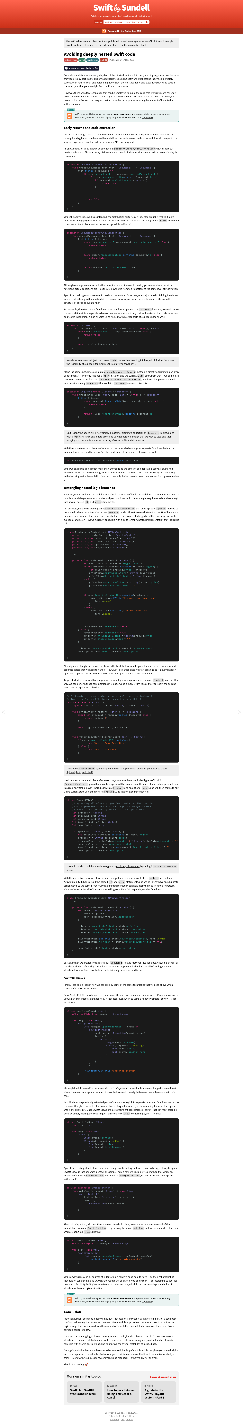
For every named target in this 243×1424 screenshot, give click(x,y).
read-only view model (127, 866)
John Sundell (145, 15)
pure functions (86, 970)
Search (147, 22)
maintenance (92, 60)
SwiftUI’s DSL (77, 995)
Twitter (144, 1357)
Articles (98, 22)
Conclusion (72, 1312)
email (155, 1357)
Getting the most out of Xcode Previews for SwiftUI (6, 713)
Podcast (108, 22)
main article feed (137, 45)
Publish (130, 1416)
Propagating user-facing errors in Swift (240, 713)
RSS (123, 1419)
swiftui (82, 60)
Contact (129, 1419)
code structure (71, 60)
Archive (118, 22)
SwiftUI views (74, 978)
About (140, 22)
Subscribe (130, 22)
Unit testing (73, 432)
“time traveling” (125, 363)
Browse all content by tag (162, 1377)
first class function (168, 1228)
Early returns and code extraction (89, 127)
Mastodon (114, 1419)
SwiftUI (83, 68)
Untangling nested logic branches (89, 487)
